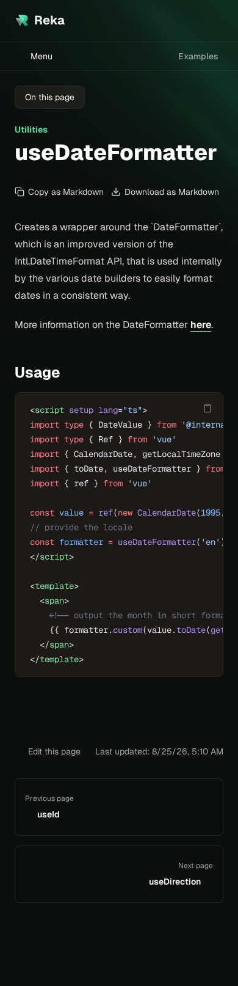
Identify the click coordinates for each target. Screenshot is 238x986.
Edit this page (54, 751)
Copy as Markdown (66, 191)
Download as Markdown (171, 191)
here (200, 324)
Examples (198, 56)
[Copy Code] (207, 408)
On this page (49, 97)
